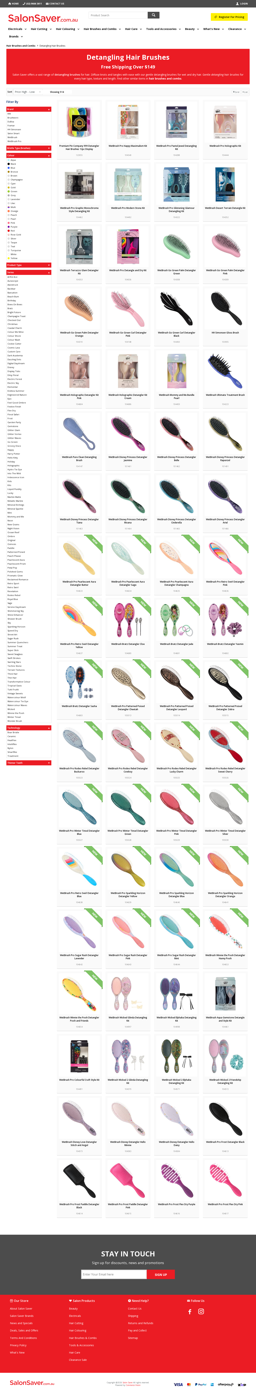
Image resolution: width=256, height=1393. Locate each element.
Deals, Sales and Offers (24, 1330)
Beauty (190, 29)
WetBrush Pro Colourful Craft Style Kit (79, 1079)
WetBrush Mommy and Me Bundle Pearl (176, 396)
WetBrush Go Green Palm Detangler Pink (225, 272)
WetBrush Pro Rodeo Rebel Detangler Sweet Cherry (225, 770)
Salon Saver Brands (22, 1316)
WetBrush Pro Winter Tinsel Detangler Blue (79, 832)
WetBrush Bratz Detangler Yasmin (225, 644)
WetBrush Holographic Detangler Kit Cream (128, 396)
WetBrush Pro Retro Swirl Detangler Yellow (79, 645)
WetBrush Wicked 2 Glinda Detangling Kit (128, 1081)
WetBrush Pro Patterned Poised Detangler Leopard (176, 708)
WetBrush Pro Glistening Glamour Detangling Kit (177, 209)
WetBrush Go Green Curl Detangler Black (176, 334)
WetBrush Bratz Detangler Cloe (128, 644)
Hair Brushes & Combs (83, 1338)
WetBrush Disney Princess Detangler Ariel (225, 521)
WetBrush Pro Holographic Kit (225, 145)
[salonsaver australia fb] (192, 1312)
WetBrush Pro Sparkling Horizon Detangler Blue (176, 894)
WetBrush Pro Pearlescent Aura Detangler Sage (128, 583)
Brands (14, 36)
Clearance (235, 29)
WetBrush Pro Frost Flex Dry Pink (225, 1204)
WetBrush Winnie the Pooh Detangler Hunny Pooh (225, 957)
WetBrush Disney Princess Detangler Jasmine (128, 458)
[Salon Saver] (44, 16)
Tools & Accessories (81, 1345)
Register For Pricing (231, 17)
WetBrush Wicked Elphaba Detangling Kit (177, 1019)
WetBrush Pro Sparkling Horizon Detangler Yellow (128, 894)
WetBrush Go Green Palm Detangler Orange (79, 334)
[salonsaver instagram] (204, 1312)
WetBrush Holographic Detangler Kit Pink (79, 396)
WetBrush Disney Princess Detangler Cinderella (176, 521)
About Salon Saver (21, 1308)
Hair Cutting (39, 29)
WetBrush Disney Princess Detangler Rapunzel (225, 458)
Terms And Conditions (23, 1338)
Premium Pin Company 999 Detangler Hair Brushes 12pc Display (79, 147)
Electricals (15, 29)
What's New (211, 29)
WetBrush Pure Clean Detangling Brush (79, 458)
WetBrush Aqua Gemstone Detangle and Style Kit (225, 1019)
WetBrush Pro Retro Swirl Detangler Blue (79, 894)
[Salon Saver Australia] (49, 1383)
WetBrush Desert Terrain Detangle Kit (225, 208)
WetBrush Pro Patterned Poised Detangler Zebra (225, 708)
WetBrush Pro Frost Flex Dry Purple (176, 1204)
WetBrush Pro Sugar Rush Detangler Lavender (79, 957)
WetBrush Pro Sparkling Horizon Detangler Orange (225, 894)
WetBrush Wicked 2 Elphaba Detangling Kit (176, 1081)
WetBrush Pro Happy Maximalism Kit (128, 145)
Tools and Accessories (161, 29)
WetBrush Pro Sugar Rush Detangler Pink (128, 957)
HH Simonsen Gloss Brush (225, 332)
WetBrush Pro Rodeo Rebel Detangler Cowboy (128, 770)
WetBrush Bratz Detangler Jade (176, 644)
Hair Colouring (65, 29)
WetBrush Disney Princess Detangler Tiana (79, 521)
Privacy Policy (18, 1345)
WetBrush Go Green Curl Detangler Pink (128, 334)
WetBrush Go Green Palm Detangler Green (176, 272)
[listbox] (28, 92)
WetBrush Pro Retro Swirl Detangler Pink (225, 583)
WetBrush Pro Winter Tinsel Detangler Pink (176, 832)
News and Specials (21, 1323)
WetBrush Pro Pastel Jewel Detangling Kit (176, 147)
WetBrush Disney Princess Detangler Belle (176, 458)
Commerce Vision (133, 1385)
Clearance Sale (78, 1360)
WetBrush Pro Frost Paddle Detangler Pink (128, 1206)
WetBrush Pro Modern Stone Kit (128, 208)
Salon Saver (128, 1382)
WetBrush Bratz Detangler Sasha (79, 706)
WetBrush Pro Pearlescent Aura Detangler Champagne (176, 583)
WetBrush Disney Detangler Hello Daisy (176, 1143)
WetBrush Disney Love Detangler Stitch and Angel (79, 1143)
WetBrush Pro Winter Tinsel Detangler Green (128, 832)
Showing (57, 92)
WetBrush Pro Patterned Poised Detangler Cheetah (128, 708)
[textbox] (118, 15)
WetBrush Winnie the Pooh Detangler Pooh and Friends (79, 1019)
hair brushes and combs (165, 78)
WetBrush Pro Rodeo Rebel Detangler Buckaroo (79, 770)
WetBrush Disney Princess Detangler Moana (128, 521)
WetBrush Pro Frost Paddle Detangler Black (79, 1206)
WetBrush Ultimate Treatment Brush (225, 395)
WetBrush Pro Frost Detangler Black (225, 1142)
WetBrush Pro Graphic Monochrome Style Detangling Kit (79, 209)
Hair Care (131, 29)
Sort (9, 91)
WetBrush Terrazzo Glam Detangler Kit (79, 272)
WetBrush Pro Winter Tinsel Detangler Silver (225, 832)
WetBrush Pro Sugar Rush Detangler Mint (176, 957)
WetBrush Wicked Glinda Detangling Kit (128, 1019)
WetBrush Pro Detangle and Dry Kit (128, 270)
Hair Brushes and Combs (100, 29)
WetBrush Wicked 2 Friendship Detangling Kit (225, 1081)
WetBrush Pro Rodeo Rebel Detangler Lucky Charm (177, 770)
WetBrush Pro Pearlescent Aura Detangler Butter (79, 583)
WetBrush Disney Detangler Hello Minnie (128, 1143)
